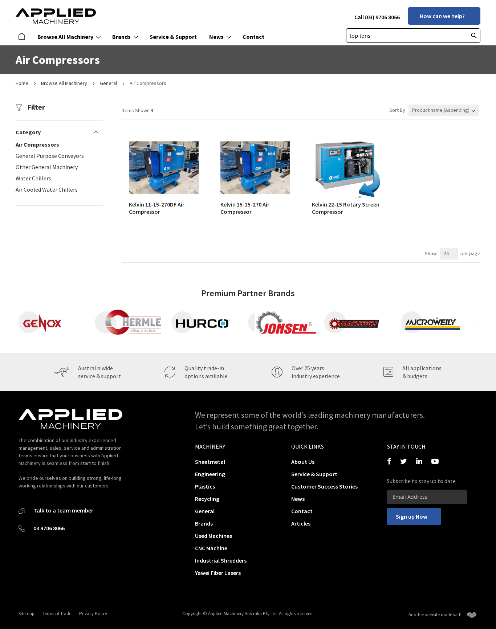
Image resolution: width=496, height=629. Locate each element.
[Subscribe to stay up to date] (427, 497)
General (109, 83)
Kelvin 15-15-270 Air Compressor (244, 208)
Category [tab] (28, 132)
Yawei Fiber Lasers (218, 572)
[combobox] (413, 35)
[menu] (144, 36)
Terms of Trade (56, 613)
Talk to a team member (62, 510)
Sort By (397, 110)
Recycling (207, 498)
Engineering (210, 474)
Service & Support (314, 474)
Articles (300, 523)
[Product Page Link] (164, 195)
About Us (302, 461)
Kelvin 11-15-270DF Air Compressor (156, 208)
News (298, 498)
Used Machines (213, 535)
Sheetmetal (210, 461)
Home (22, 83)
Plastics (205, 486)
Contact (302, 511)
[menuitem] (24, 36)
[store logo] (56, 16)
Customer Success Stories (324, 486)
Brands (204, 523)
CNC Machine (211, 548)
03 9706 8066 (48, 528)
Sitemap (26, 613)
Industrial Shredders (221, 560)
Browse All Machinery (64, 83)
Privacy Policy (93, 613)
